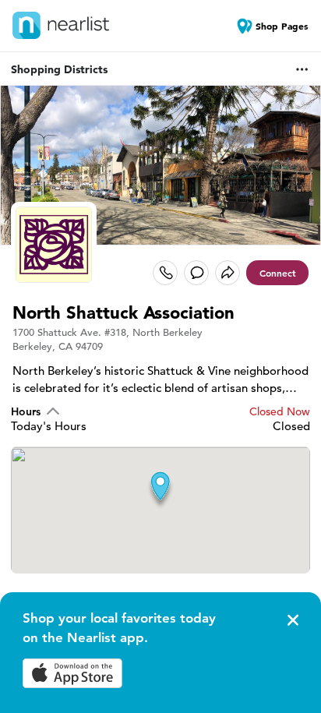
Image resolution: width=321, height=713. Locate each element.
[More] (302, 69)
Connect (277, 272)
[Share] (227, 272)
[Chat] (196, 272)
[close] (291, 620)
